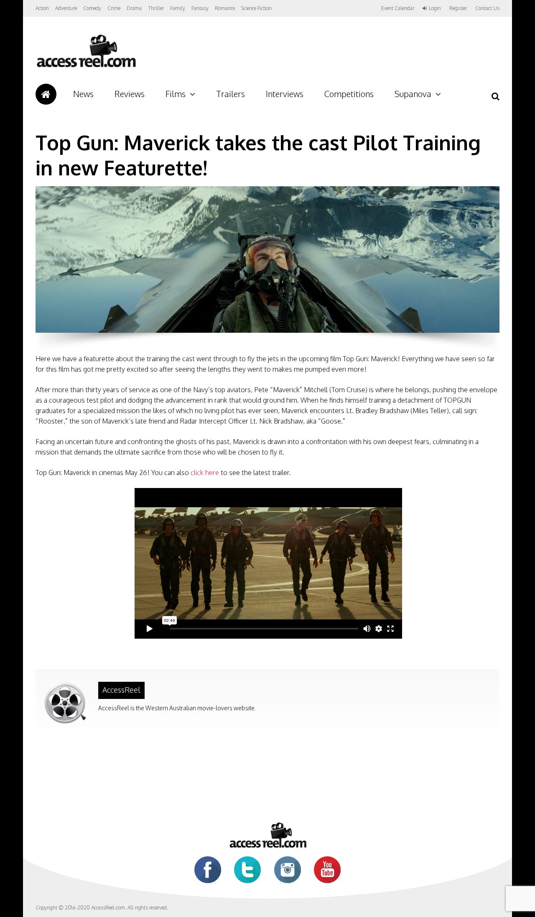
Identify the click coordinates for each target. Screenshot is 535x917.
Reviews (130, 93)
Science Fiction (256, 8)
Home (46, 94)
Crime (113, 8)
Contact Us (487, 8)
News (83, 93)
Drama (134, 8)
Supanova (413, 93)
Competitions (349, 93)
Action (42, 8)
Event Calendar (397, 8)
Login (435, 8)
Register (458, 8)
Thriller (156, 8)
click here (205, 472)
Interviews (284, 93)
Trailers (230, 93)
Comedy (92, 8)
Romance (225, 8)
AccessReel (121, 689)
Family (177, 8)
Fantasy (200, 8)
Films (176, 93)
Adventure (66, 8)
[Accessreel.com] (86, 67)
